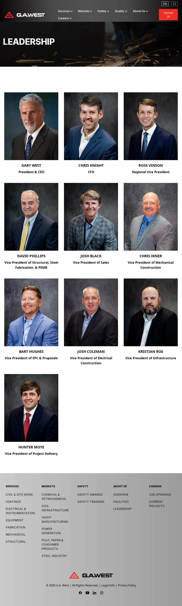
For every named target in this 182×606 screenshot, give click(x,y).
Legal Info (108, 585)
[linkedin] (94, 593)
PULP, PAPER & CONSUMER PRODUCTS (52, 544)
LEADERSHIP (122, 509)
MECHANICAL (15, 534)
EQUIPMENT (14, 520)
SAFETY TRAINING (90, 501)
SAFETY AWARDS (90, 494)
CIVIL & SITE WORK (19, 494)
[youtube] (87, 593)
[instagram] (101, 593)
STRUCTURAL (16, 541)
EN (165, 4)
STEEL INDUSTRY (54, 556)
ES (174, 4)
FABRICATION (15, 527)
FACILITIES (121, 501)
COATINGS (13, 501)
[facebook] (80, 593)
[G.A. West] (24, 14)
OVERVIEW (120, 494)
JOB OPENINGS (160, 494)
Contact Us (168, 14)
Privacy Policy (127, 585)
